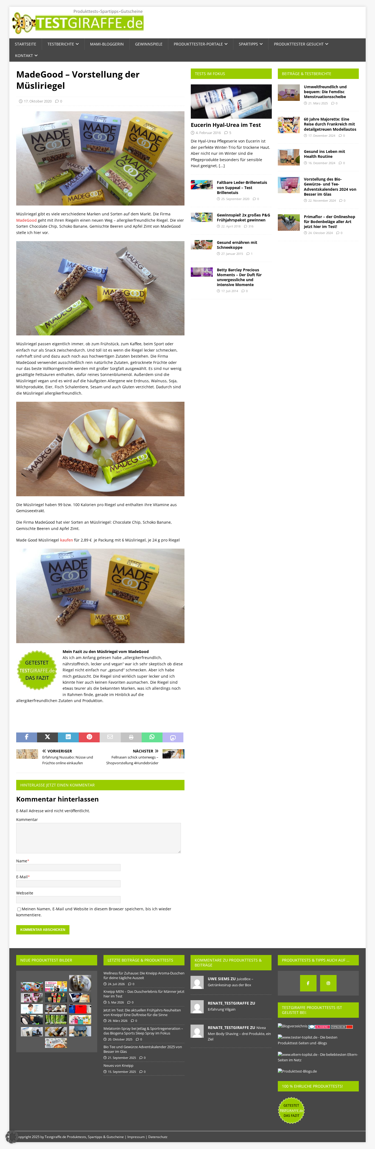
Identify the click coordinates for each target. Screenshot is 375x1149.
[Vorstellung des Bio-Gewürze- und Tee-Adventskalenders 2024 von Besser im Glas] (289, 185)
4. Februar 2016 (208, 132)
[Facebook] (308, 983)
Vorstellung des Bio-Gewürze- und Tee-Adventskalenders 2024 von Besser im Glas (330, 186)
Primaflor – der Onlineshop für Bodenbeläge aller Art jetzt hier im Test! (329, 221)
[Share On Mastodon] (173, 737)
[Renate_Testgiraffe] (197, 1010)
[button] (12, 1137)
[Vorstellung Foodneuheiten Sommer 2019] (56, 997)
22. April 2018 (230, 226)
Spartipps (248, 44)
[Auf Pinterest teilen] (89, 737)
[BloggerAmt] (292, 1025)
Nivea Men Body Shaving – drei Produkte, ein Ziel (239, 1033)
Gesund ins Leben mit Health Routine (324, 154)
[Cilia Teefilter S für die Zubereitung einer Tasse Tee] (80, 997)
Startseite (25, 44)
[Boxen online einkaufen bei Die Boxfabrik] (80, 1009)
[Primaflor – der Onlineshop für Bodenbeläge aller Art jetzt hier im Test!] (289, 222)
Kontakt (24, 55)
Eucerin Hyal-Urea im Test (226, 125)
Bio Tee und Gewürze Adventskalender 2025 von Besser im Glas (142, 1049)
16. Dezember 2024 (321, 163)
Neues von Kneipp (118, 1065)
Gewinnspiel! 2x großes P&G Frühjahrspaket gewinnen (243, 217)
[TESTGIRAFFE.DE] (77, 35)
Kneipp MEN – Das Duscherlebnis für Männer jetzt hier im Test (143, 994)
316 (250, 226)
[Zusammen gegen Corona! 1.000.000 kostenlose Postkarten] (56, 986)
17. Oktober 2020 (38, 101)
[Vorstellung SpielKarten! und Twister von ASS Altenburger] (32, 986)
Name (21, 860)
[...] (222, 165)
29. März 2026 (117, 1021)
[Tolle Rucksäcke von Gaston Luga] (80, 1031)
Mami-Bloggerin (107, 44)
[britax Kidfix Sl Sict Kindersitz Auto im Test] (32, 1019)
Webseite (24, 893)
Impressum (136, 1136)
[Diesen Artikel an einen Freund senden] (110, 737)
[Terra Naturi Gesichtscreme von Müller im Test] (32, 997)
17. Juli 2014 (229, 291)
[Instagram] (328, 983)
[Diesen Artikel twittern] (47, 737)
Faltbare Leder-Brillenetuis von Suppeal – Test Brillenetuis (242, 187)
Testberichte (60, 44)
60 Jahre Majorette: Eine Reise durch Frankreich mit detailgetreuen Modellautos (330, 124)
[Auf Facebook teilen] (26, 737)
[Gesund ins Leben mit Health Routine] (289, 157)
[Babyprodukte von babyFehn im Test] (56, 1009)
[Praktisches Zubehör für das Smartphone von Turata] (32, 1031)
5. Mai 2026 (116, 1002)
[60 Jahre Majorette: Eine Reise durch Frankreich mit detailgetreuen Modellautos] (289, 125)
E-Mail (22, 876)
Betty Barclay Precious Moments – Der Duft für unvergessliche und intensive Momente (239, 277)
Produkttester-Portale (198, 44)
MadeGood (26, 220)
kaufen (66, 540)
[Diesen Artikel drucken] (131, 737)
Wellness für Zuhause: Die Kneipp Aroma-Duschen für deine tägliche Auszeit (143, 975)
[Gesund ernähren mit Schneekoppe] (202, 244)
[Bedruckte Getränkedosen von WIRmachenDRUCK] (56, 1019)
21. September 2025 (122, 1058)
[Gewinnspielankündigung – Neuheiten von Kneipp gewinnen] (80, 1019)
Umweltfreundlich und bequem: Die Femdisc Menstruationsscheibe (325, 91)
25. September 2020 (235, 199)
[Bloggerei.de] (319, 1025)
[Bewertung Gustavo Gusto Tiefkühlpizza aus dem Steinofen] (56, 1043)
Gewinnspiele (149, 44)
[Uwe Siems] (197, 985)
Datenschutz (157, 1136)
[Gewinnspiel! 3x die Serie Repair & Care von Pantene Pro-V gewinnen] (80, 983)
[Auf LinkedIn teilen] (68, 737)
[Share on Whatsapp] (152, 737)
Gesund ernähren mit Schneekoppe (237, 245)
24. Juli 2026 (116, 984)
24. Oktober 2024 (320, 233)
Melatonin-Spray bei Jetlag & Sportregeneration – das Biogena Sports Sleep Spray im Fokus (143, 1031)
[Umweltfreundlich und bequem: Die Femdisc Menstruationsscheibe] (289, 92)
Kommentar (27, 819)
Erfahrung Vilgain (222, 1009)
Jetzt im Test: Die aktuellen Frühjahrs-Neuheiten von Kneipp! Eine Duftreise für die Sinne (142, 1012)
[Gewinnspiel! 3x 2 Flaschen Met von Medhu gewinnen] (56, 1031)
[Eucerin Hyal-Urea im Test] (231, 101)
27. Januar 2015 (232, 254)
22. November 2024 (322, 200)
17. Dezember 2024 (321, 135)
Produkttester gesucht (299, 44)
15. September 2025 (122, 1072)
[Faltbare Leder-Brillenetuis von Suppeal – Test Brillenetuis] (202, 184)
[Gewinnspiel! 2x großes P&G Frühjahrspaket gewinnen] (202, 217)
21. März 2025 (318, 103)
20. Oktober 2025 (120, 1039)
